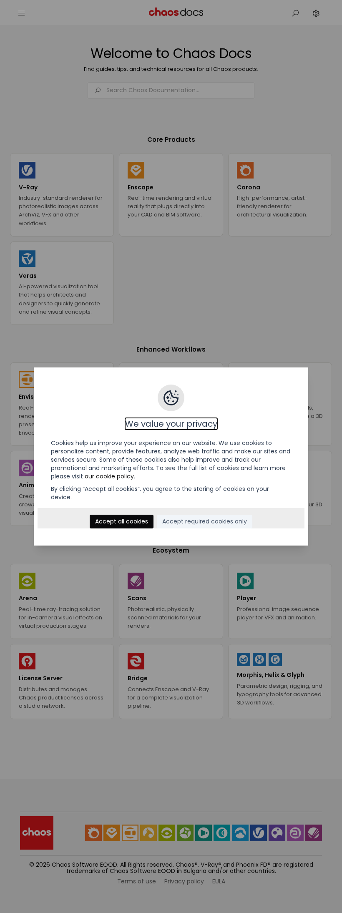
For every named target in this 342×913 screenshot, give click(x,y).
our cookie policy (109, 476)
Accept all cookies (121, 521)
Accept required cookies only (204, 521)
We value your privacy (171, 424)
